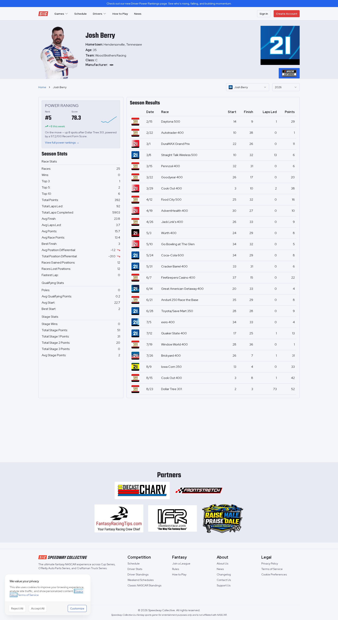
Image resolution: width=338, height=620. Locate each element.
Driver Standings (138, 574)
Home (42, 87)
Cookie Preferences (274, 574)
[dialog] (48, 594)
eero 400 (168, 322)
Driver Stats (135, 569)
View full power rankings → (62, 142)
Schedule (80, 13)
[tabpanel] (113, 60)
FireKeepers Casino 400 (178, 277)
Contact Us (224, 580)
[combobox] (247, 87)
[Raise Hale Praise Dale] (223, 518)
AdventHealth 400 (174, 211)
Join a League (181, 563)
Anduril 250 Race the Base (179, 300)
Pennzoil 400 (170, 166)
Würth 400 (168, 233)
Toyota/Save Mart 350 (177, 311)
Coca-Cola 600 (172, 255)
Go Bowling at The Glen (178, 244)
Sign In (264, 13)
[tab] (289, 73)
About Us (222, 563)
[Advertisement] (169, 428)
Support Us (223, 585)
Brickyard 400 (171, 356)
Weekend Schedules (141, 580)
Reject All (17, 608)
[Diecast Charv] (142, 490)
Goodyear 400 (172, 177)
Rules (175, 569)
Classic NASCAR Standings (144, 585)
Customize (77, 608)
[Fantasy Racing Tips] (118, 518)
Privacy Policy (269, 563)
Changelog (224, 574)
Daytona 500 (170, 121)
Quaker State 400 (174, 333)
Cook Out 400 (171, 188)
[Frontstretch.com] (198, 490)
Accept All (37, 608)
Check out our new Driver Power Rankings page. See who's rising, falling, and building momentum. (169, 3)
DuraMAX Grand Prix (175, 144)
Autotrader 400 (172, 133)
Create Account (286, 13)
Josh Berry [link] (60, 87)
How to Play (120, 13)
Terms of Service (272, 569)
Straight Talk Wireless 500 (179, 155)
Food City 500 (171, 199)
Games (59, 13)
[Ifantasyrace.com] (172, 518)
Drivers (97, 13)
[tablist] (289, 73)
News (137, 13)
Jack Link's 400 (172, 222)
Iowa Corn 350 (171, 367)
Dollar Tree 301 (171, 389)
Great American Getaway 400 (182, 289)
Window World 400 (174, 344)
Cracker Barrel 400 (174, 266)
